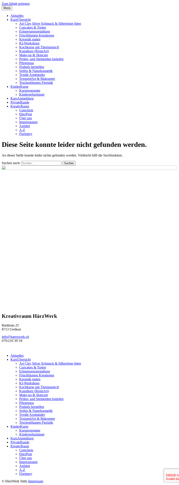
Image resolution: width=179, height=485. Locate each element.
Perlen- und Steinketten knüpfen (41, 59)
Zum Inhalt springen (16, 3)
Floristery (25, 134)
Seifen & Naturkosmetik (36, 71)
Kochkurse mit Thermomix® (39, 47)
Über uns (25, 118)
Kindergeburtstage (32, 94)
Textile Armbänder (32, 75)
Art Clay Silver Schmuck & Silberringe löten (50, 23)
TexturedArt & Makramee (37, 79)
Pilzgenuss (26, 63)
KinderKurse (19, 86)
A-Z (22, 130)
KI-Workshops (29, 43)
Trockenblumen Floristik (36, 82)
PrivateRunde (19, 102)
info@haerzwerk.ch (15, 337)
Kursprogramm (29, 90)
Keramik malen (29, 39)
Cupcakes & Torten (32, 27)
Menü (6, 8)
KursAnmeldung (22, 98)
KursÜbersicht (20, 19)
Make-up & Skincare (33, 55)
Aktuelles (17, 16)
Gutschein (26, 110)
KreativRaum (19, 106)
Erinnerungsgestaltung (34, 31)
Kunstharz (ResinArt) (34, 51)
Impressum (35, 481)
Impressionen (28, 122)
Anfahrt (24, 126)
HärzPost (25, 114)
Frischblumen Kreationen (36, 35)
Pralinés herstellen (31, 67)
